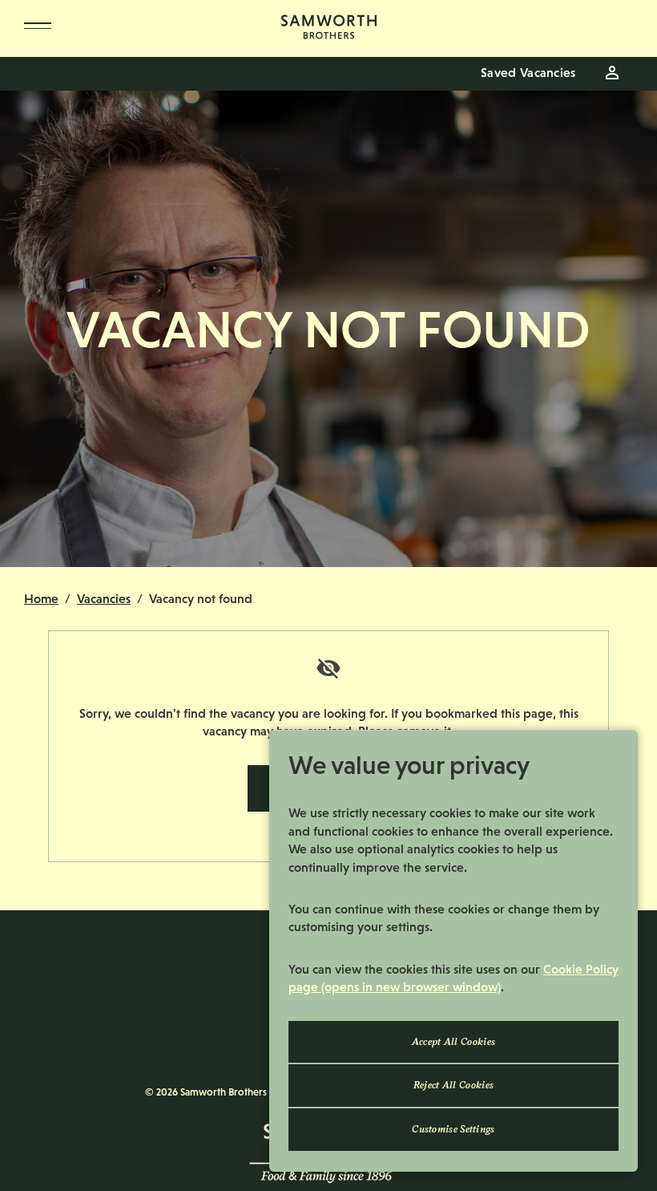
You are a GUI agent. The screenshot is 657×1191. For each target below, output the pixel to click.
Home (41, 598)
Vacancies (104, 598)
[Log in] (612, 73)
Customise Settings (453, 1129)
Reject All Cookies (453, 1085)
